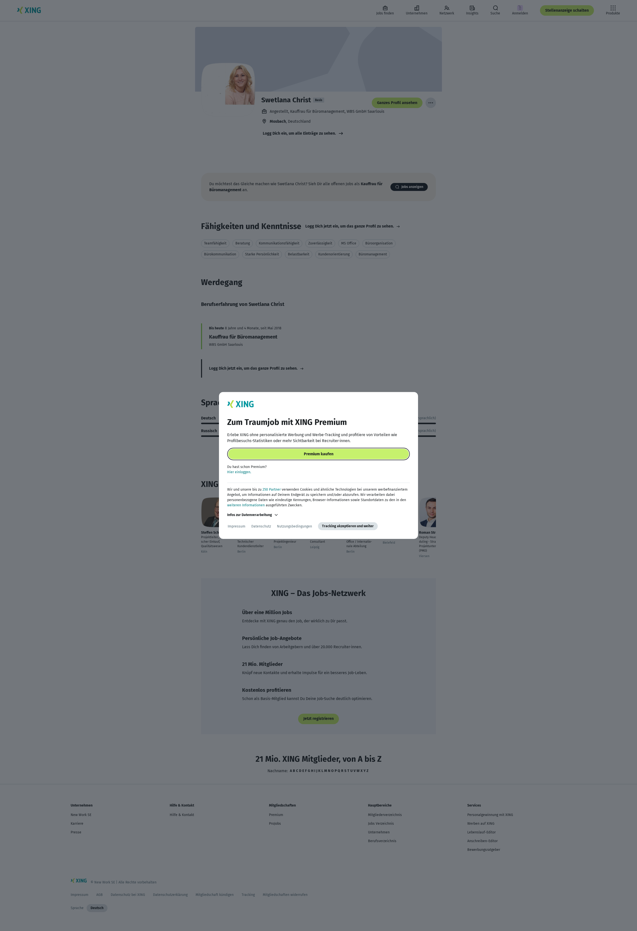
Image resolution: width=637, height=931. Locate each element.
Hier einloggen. (239, 472)
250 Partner (272, 489)
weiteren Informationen (246, 505)
